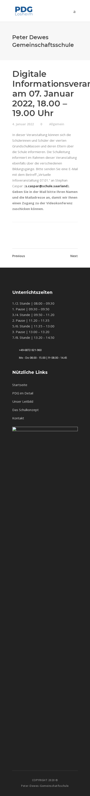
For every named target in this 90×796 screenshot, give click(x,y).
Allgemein (56, 124)
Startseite (19, 385)
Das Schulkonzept (25, 410)
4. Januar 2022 (23, 124)
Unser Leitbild (22, 401)
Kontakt (18, 418)
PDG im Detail (22, 393)
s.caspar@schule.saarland (46, 186)
